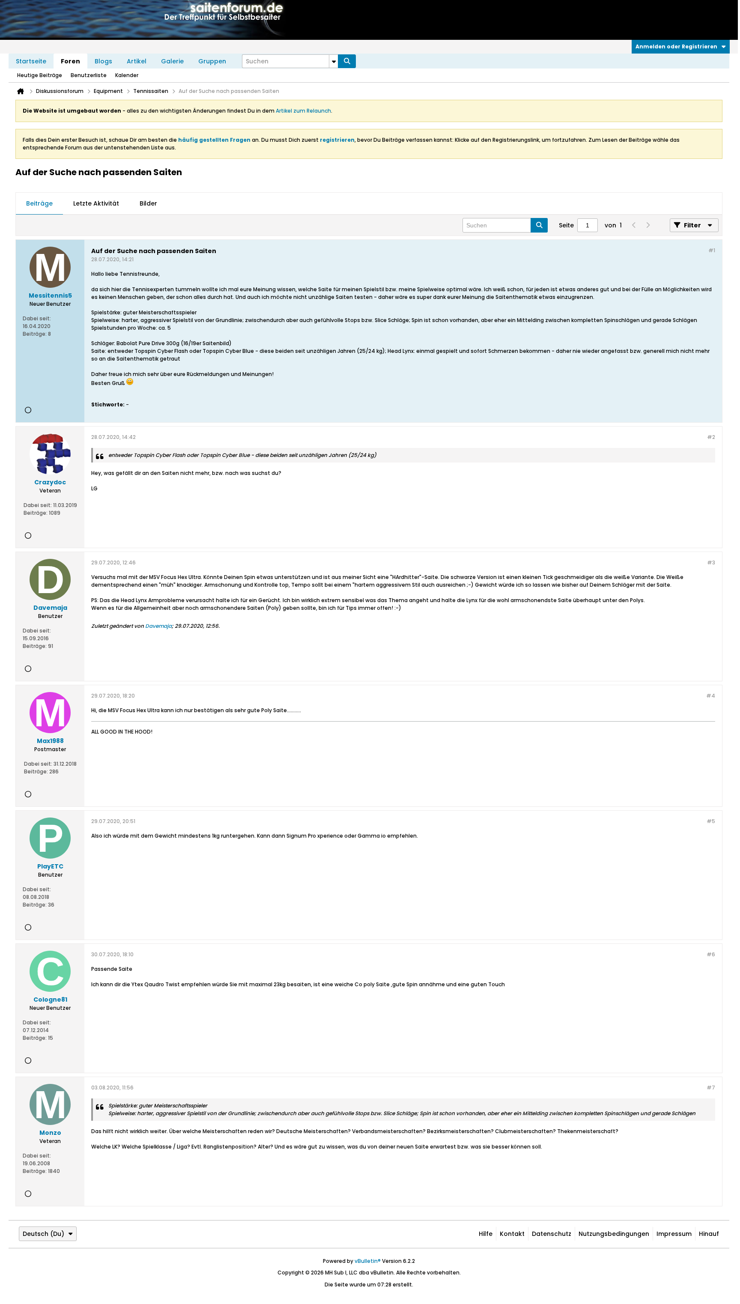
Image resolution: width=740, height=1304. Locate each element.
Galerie (172, 61)
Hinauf (709, 1233)
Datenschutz (551, 1233)
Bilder (148, 203)
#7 (711, 1087)
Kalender (126, 75)
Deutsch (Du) (43, 1233)
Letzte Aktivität (96, 203)
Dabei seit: (37, 318)
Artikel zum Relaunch (303, 110)
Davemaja (158, 626)
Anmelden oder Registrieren (676, 46)
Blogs (103, 61)
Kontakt (512, 1233)
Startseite (31, 61)
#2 (711, 437)
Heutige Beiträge (39, 75)
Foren (70, 61)
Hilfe (485, 1233)
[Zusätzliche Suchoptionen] (333, 61)
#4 (710, 695)
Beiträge (39, 203)
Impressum (674, 1233)
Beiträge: (35, 333)
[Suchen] (347, 61)
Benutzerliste (89, 75)
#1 (711, 250)
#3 (711, 562)
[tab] (39, 204)
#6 (711, 954)
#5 (711, 821)
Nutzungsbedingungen (614, 1233)
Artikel (136, 61)
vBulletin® (368, 1261)
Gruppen (212, 61)
